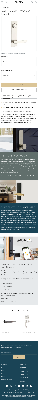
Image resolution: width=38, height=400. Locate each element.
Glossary (3, 373)
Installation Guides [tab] (21, 96)
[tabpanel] (19, 112)
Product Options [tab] (30, 96)
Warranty (3, 376)
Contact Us (24, 374)
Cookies (20, 390)
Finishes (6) (4, 56)
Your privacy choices (29, 392)
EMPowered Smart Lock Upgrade (10, 302)
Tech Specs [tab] (13, 96)
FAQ (2, 370)
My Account (24, 364)
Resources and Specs (6, 379)
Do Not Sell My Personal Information (13, 392)
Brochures (3, 368)
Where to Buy (24, 371)
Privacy (11, 390)
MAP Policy (26, 390)
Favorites (23, 368)
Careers (22, 381)
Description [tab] (6, 95)
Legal (15, 390)
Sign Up (19, 357)
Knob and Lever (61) (7, 70)
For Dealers (24, 378)
